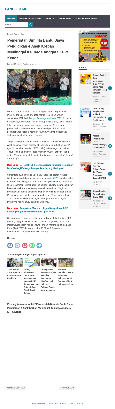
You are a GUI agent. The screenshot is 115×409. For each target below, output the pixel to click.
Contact (43, 403)
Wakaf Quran (65, 18)
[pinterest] (24, 245)
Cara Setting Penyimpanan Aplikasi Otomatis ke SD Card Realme (99, 114)
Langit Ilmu (16, 9)
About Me (35, 403)
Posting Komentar (30, 64)
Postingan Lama (67, 388)
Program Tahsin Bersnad (30, 18)
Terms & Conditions (66, 403)
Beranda (11, 18)
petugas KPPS (51, 178)
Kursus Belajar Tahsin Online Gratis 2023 (99, 194)
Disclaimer (79, 403)
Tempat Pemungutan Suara (42, 118)
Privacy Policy (53, 403)
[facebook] (10, 245)
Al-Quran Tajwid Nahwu (86, 18)
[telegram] (39, 245)
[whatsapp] (32, 245)
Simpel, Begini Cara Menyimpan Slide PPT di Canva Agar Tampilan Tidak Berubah (100, 84)
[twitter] (17, 245)
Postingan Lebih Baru (16, 388)
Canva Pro (50, 18)
